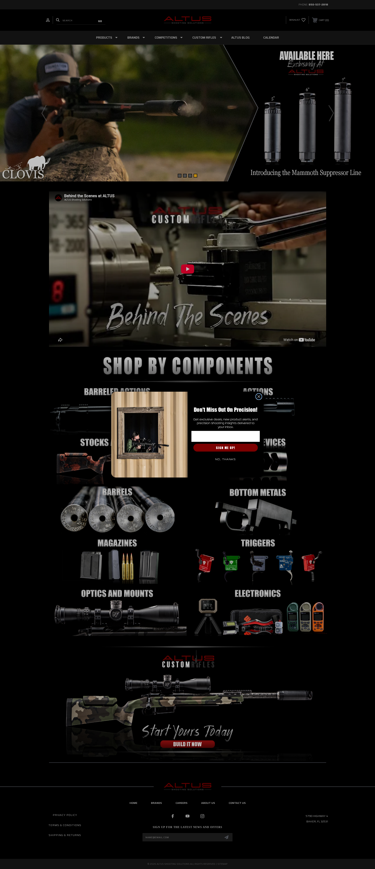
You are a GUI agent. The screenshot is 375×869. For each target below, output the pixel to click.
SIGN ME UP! (225, 448)
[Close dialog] (259, 396)
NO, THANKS (225, 459)
